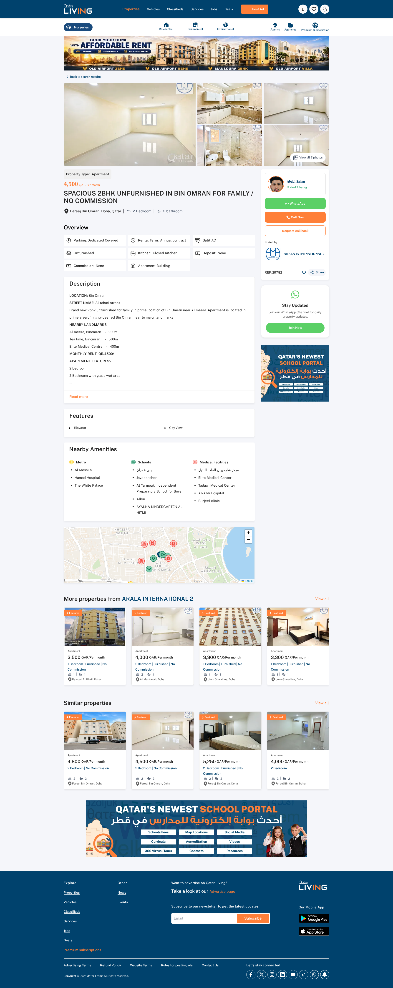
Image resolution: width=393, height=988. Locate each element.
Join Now (295, 327)
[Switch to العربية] (302, 9)
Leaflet (248, 581)
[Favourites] (313, 9)
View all (322, 599)
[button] (78, 9)
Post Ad (258, 9)
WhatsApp (297, 203)
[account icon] (324, 9)
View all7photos (311, 157)
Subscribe (253, 918)
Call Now (297, 217)
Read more (78, 397)
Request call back (295, 231)
